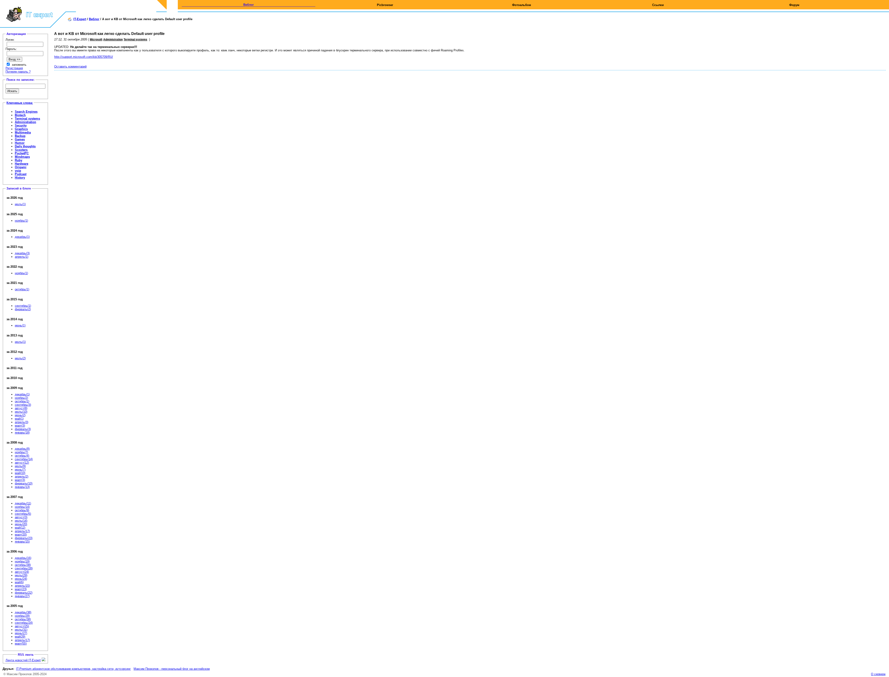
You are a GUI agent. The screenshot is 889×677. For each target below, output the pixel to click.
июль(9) (20, 466)
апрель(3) (21, 422)
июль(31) (21, 629)
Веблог (248, 4)
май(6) (19, 582)
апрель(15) (22, 585)
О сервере (878, 674)
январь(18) (22, 432)
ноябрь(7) (21, 452)
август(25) (22, 626)
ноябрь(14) (22, 507)
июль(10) (21, 411)
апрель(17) (22, 531)
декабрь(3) (22, 253)
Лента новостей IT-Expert (23, 660)
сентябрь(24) (24, 622)
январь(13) (22, 487)
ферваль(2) (23, 309)
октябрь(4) (22, 455)
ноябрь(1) (21, 220)
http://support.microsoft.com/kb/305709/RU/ (83, 57)
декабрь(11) (23, 503)
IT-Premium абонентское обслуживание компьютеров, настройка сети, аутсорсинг (73, 669)
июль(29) (21, 575)
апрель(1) (21, 256)
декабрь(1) (22, 237)
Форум (794, 5)
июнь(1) (20, 325)
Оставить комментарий (70, 66)
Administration (113, 39)
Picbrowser (385, 5)
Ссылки (658, 5)
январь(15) (22, 541)
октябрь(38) (23, 565)
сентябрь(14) (24, 459)
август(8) (21, 408)
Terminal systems (135, 39)
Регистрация (14, 68)
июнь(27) (21, 633)
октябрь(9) (22, 510)
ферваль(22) (23, 592)
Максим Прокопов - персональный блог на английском (172, 669)
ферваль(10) (23, 483)
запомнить (19, 64)
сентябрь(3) (23, 405)
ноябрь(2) (21, 398)
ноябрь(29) (22, 616)
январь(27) (22, 596)
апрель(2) (21, 476)
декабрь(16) (23, 558)
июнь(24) (21, 579)
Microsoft (96, 39)
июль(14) (21, 520)
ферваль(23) (23, 538)
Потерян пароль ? (18, 71)
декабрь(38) (23, 612)
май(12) (20, 527)
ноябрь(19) (22, 561)
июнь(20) (21, 524)
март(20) (21, 534)
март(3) (20, 425)
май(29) (20, 636)
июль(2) (20, 358)
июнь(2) (20, 415)
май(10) (20, 473)
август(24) (22, 572)
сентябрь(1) (23, 305)
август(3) (21, 517)
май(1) (19, 418)
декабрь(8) (22, 448)
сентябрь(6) (23, 514)
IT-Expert (79, 19)
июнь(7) (20, 469)
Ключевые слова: (19, 103)
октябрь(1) (22, 289)
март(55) (21, 643)
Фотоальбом (521, 5)
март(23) (21, 589)
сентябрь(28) (24, 568)
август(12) (22, 462)
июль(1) (20, 204)
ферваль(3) (23, 429)
